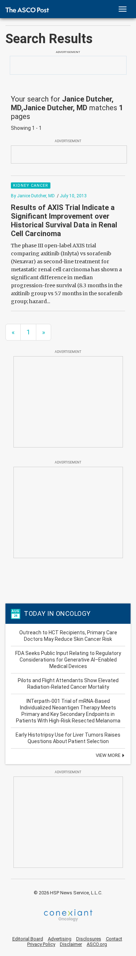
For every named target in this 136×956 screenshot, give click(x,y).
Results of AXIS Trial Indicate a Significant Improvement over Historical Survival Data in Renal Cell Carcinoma (64, 220)
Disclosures (88, 938)
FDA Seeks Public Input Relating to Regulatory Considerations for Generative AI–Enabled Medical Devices (68, 659)
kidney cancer (30, 185)
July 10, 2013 (73, 195)
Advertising (59, 938)
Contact (114, 938)
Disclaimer (71, 944)
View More (108, 755)
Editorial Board (27, 938)
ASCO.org (97, 944)
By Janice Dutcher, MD (33, 195)
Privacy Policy (41, 944)
